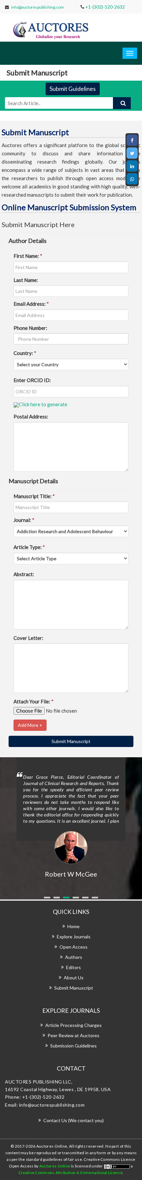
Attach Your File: (33, 701)
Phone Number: (30, 328)
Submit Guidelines (73, 88)
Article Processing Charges (73, 1025)
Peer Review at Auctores (73, 1035)
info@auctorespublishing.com (37, 7)
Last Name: (26, 280)
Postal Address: (31, 416)
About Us (74, 977)
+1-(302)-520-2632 (105, 7)
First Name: (28, 256)
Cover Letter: (28, 638)
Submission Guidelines (73, 1045)
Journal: (24, 520)
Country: (25, 353)
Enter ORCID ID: (32, 380)
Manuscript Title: (34, 496)
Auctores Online (55, 1165)
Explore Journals (73, 936)
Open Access (73, 947)
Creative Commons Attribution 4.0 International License (70, 1172)
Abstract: (24, 574)
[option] (71, 818)
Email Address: (31, 304)
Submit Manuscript (73, 988)
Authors (73, 957)
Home (73, 926)
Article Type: (29, 547)
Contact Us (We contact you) (73, 1120)
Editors (73, 967)
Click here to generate (43, 404)
